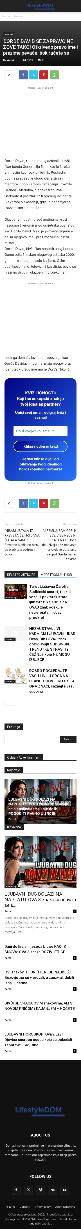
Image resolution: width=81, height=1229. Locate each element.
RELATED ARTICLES (21, 575)
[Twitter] (33, 74)
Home (6, 16)
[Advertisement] (40, 121)
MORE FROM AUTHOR (56, 575)
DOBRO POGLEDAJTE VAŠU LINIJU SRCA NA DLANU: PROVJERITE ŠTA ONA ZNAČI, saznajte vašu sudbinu (51, 681)
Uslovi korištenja (65, 1207)
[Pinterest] (43, 74)
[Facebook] (23, 74)
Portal (12, 819)
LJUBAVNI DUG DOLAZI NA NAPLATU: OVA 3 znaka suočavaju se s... (40, 899)
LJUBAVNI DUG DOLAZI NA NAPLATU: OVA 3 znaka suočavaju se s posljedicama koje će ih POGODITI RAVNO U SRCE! (38, 806)
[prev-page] (7, 702)
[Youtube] (64, 1190)
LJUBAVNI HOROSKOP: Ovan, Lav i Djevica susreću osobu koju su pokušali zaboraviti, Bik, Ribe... (38, 1039)
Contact (24, 1207)
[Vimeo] (40, 1190)
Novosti (19, 16)
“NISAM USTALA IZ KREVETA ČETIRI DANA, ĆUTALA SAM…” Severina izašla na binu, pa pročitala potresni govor (22, 542)
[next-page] (14, 702)
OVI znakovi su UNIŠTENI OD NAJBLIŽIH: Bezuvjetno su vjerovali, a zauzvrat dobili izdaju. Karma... (39, 977)
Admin (11, 60)
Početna (10, 1207)
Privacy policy (42, 1207)
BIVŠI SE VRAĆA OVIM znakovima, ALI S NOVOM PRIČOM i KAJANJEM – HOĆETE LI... (39, 1008)
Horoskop (11, 597)
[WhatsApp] (54, 74)
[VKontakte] (52, 1190)
